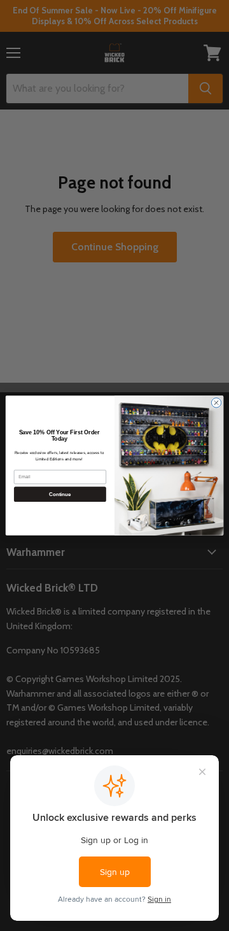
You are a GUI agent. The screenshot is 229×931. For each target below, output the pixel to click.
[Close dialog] (216, 403)
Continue (60, 494)
